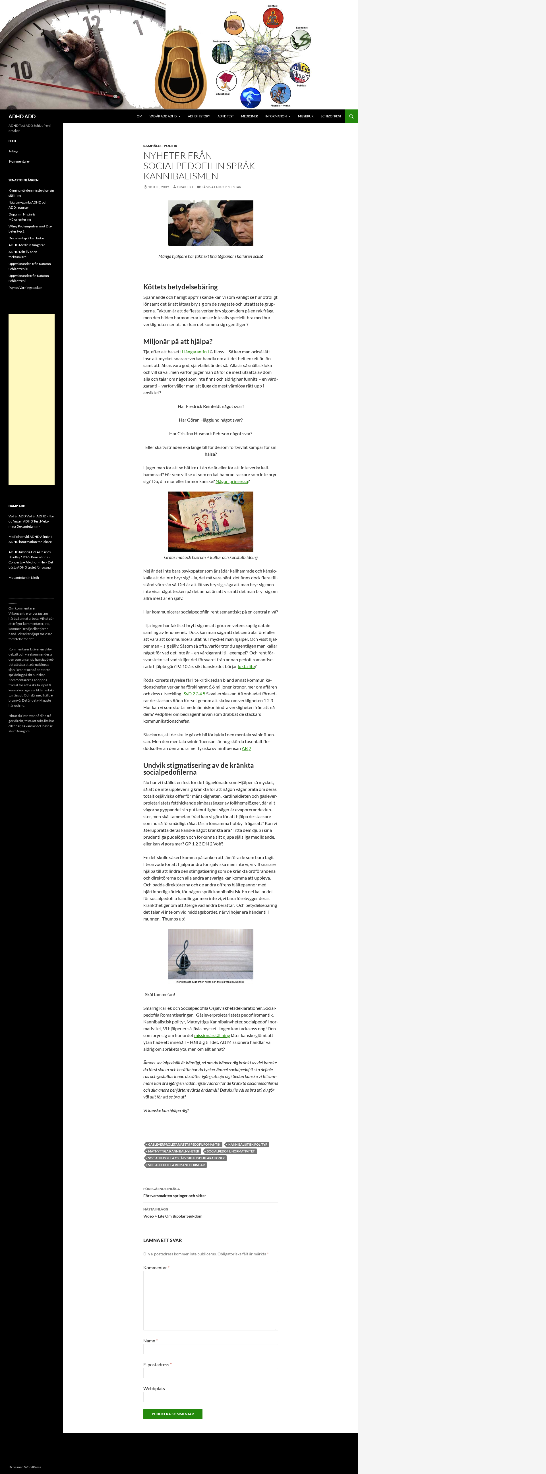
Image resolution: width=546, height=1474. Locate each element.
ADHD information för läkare (30, 542)
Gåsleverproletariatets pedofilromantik (184, 1144)
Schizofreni (331, 116)
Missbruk (305, 116)
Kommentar (156, 1267)
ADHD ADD (22, 116)
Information (276, 116)
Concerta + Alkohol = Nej (27, 562)
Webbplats (154, 1388)
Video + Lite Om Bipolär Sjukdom (172, 1212)
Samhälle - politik (160, 146)
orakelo (185, 187)
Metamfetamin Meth (24, 577)
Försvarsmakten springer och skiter (174, 1192)
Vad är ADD (17, 516)
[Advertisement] (32, 399)
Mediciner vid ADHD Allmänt (30, 536)
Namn (150, 1340)
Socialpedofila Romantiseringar (176, 1165)
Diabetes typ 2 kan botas (26, 238)
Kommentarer (19, 161)
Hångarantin (194, 351)
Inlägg (13, 151)
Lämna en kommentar (221, 187)
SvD (188, 693)
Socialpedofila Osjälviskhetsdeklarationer (186, 1158)
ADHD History (199, 116)
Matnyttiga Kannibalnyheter (173, 1151)
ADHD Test (226, 116)
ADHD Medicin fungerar (27, 245)
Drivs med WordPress (25, 1467)
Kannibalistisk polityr (247, 1144)
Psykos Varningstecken (25, 287)
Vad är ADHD (36, 516)
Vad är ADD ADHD (163, 116)
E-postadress (157, 1364)
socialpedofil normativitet (231, 1151)
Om (139, 116)
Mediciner (249, 116)
